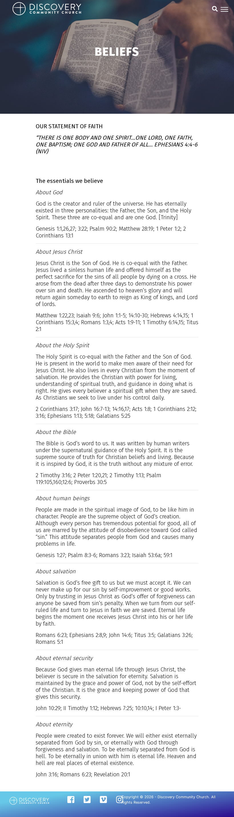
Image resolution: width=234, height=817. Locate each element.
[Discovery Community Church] (29, 800)
